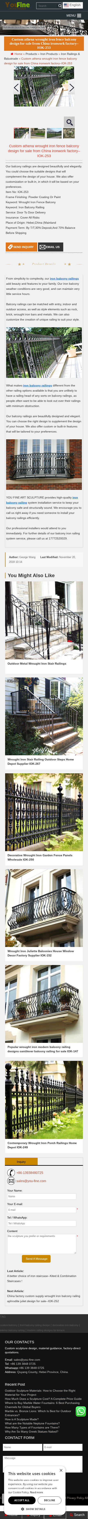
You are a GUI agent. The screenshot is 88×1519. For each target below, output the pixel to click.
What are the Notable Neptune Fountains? (32, 1423)
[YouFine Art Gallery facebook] (4, 1378)
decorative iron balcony (65, 1325)
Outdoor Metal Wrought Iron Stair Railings (37, 663)
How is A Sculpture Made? (22, 1419)
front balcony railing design (35, 1325)
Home (13, 1515)
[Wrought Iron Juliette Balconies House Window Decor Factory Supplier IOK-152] (44, 908)
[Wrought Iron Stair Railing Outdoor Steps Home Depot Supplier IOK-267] (44, 716)
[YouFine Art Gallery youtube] (5, 1378)
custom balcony (8, 1325)
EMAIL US (53, 247)
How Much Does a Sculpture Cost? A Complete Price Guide (43, 1398)
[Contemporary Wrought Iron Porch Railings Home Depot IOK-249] (44, 1100)
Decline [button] (49, 1500)
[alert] (34, 1490)
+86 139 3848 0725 (23, 1363)
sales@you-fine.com (31, 1181)
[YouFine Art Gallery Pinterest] (7, 1378)
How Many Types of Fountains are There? (32, 1427)
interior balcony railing (12, 1330)
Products (31, 54)
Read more (36, 1492)
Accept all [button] (22, 1500)
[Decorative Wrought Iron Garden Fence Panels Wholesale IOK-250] (44, 812)
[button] (71, 15)
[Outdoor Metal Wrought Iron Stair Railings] (44, 620)
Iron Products (49, 54)
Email (57, 1515)
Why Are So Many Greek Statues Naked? (31, 1431)
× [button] (60, 1470)
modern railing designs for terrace (46, 1330)
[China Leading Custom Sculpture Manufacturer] (17, 5)
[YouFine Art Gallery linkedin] (6, 1378)
